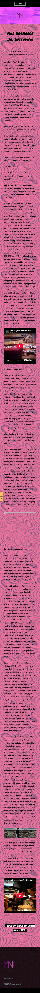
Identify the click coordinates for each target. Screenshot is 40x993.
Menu (21, 4)
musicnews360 (29, 54)
